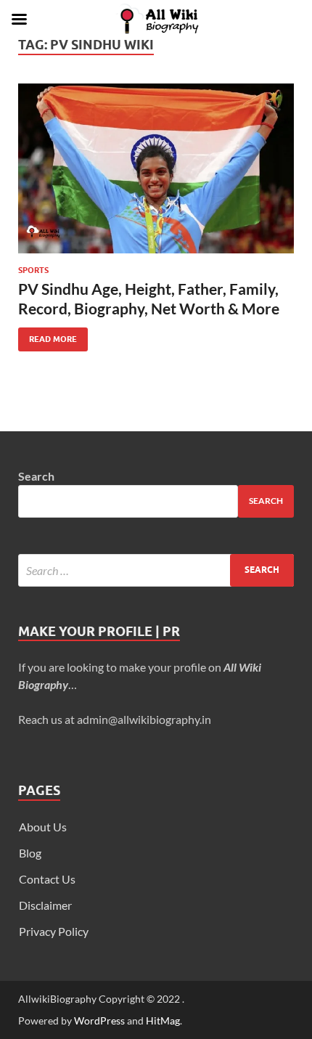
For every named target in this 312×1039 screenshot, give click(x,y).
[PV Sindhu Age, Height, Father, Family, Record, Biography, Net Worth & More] (156, 168)
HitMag (163, 1020)
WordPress (99, 1020)
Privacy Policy (54, 931)
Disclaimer (45, 905)
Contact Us (47, 879)
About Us (43, 827)
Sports (33, 270)
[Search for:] (156, 570)
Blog (30, 853)
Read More (47, 335)
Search (36, 476)
